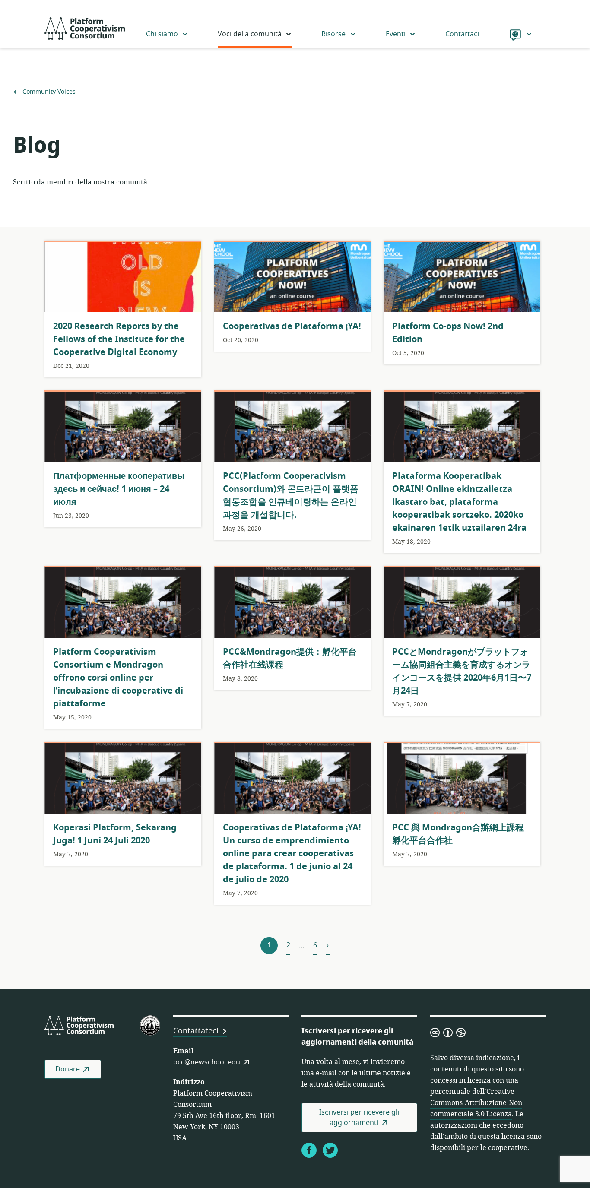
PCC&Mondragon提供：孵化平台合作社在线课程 (290, 658)
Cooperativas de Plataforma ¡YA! (292, 326)
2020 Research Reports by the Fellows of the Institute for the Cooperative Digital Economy (119, 339)
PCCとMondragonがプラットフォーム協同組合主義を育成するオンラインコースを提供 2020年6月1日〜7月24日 (461, 671)
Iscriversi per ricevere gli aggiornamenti (359, 1117)
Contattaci (462, 34)
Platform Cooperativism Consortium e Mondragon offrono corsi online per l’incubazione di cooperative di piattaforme (118, 678)
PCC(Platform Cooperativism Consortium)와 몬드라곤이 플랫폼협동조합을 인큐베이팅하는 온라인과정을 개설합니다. (290, 495)
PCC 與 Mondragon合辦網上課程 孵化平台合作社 (458, 834)
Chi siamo (162, 34)
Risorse (333, 34)
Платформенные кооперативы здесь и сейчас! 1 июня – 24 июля (118, 489)
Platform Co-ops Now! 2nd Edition (448, 332)
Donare (67, 1069)
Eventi (396, 34)
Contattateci (196, 1030)
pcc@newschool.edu (206, 1062)
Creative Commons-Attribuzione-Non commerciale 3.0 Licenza (476, 1103)
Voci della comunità (250, 34)
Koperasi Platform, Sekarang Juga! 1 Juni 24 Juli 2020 (115, 834)
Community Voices (49, 92)
